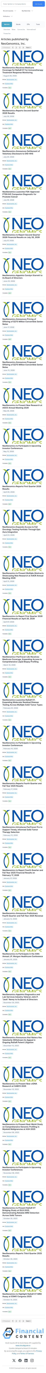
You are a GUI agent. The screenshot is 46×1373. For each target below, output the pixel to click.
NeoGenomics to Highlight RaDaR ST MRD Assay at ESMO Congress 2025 (22, 1295)
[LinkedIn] (26, 1361)
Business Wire (9, 83)
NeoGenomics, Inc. (12, 79)
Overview (7, 29)
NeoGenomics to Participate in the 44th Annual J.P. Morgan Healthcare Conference (22, 955)
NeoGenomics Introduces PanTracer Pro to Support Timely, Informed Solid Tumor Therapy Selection (22, 829)
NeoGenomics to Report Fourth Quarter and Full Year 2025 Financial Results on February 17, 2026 (22, 872)
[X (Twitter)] (14, 1361)
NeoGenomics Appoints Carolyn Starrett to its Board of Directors (22, 276)
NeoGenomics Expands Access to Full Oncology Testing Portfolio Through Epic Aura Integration (21, 529)
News (13, 29)
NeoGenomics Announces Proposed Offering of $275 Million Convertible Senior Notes (22, 364)
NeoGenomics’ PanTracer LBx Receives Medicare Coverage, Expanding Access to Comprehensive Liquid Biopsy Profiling (22, 659)
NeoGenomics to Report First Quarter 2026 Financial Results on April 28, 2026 (22, 617)
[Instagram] (32, 1361)
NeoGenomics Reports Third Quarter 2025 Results (22, 1254)
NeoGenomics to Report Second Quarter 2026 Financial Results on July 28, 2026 (21, 236)
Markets (6, 24)
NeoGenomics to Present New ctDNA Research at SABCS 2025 (19, 1084)
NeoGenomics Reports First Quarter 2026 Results (21, 487)
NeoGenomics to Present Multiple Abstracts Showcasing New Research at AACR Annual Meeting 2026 (23, 575)
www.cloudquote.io (23, 1345)
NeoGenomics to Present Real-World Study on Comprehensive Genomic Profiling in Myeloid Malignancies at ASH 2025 (22, 1126)
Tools (38, 24)
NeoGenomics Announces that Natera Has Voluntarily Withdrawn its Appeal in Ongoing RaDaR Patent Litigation (22, 1040)
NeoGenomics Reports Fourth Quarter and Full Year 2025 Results (22, 784)
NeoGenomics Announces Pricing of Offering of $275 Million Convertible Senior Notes (22, 321)
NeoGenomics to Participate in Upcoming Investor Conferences (21, 447)
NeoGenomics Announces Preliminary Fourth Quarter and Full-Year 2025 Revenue (22, 914)
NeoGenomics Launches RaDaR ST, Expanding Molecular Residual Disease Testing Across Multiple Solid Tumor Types (22, 702)
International (31, 29)
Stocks (18, 24)
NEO (9, 87)
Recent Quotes (8, 11)
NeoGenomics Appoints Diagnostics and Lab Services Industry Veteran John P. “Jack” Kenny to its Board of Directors (21, 997)
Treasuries (7, 33)
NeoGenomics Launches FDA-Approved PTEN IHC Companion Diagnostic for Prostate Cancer (20, 194)
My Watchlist (26, 11)
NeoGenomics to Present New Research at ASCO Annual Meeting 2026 (22, 406)
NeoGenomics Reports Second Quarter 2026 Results (20, 111)
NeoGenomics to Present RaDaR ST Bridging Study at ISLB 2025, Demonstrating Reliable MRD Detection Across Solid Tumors (20, 1212)
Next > (28, 47)
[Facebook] (20, 1361)
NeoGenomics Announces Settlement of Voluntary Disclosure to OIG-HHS (21, 152)
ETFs (28, 24)
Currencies (21, 29)
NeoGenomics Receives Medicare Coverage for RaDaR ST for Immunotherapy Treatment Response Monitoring (22, 70)
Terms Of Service (27, 1353)
